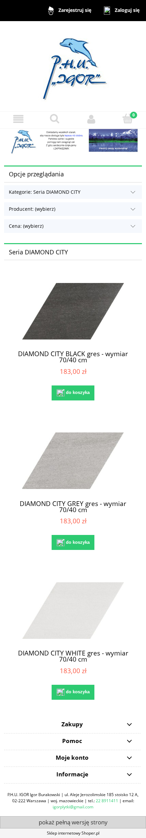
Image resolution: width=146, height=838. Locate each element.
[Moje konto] (91, 119)
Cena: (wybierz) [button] (26, 226)
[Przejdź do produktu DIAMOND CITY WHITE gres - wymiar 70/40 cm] (73, 610)
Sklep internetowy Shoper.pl (73, 833)
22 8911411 (107, 801)
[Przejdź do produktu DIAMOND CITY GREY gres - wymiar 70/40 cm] (73, 460)
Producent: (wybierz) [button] (32, 209)
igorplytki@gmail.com (73, 807)
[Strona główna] (73, 66)
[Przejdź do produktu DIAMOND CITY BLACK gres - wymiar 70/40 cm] (73, 311)
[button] (18, 119)
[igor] (73, 141)
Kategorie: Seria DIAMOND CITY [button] (44, 192)
